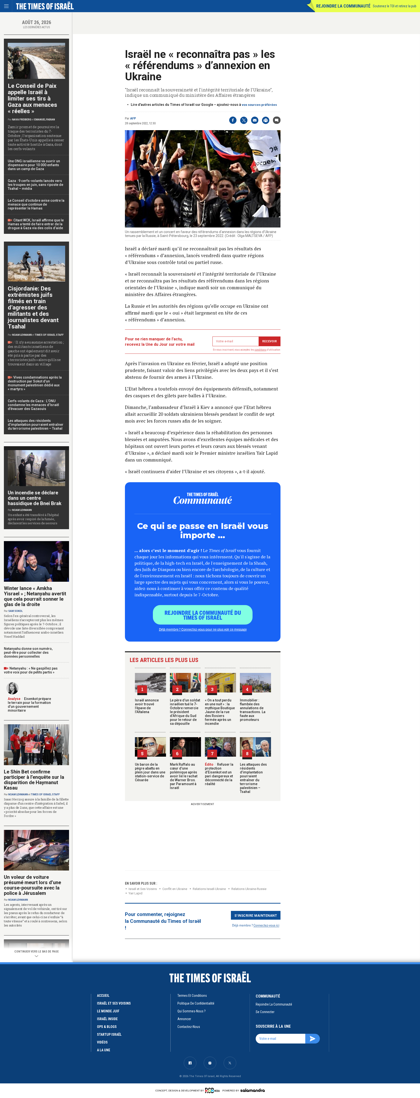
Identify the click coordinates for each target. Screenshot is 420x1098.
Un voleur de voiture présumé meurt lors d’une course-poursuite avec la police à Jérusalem (32, 885)
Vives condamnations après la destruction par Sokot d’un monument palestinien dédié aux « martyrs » (35, 383)
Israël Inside (107, 1019)
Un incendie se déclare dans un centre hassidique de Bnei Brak (34, 498)
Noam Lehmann (22, 335)
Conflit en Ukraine (174, 889)
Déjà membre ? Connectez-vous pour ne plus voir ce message (203, 629)
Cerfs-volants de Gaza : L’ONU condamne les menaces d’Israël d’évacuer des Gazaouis (33, 405)
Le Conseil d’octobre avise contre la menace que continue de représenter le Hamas (36, 204)
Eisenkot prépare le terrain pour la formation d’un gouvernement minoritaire (29, 704)
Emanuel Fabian (44, 119)
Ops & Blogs (107, 1027)
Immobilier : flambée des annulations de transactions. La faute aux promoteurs (252, 710)
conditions (260, 349)
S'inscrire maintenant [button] (256, 915)
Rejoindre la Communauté (343, 6)
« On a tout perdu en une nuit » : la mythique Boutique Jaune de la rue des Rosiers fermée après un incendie (220, 712)
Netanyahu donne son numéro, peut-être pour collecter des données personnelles (28, 652)
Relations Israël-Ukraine (209, 889)
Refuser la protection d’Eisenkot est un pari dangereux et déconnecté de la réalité (219, 774)
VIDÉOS (102, 1042)
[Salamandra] (252, 1090)
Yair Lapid (135, 893)
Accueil (103, 996)
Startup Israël (109, 1034)
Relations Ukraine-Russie (248, 889)
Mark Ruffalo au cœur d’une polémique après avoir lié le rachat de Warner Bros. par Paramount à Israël (183, 776)
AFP (133, 118)
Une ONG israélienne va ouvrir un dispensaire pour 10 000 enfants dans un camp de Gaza (34, 165)
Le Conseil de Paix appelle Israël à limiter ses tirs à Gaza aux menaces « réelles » (32, 98)
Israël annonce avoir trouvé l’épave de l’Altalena (147, 706)
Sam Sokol (15, 611)
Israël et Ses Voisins (143, 889)
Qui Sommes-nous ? (191, 1011)
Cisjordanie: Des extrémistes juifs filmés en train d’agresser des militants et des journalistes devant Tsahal (33, 307)
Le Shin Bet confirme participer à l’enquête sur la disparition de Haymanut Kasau (34, 780)
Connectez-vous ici (266, 925)
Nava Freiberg (21, 119)
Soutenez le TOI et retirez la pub (394, 6)
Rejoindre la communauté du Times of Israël (203, 615)
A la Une (103, 1050)
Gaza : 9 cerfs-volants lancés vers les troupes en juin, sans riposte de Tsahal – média (35, 185)
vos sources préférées (259, 105)
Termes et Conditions (192, 996)
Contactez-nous (188, 1027)
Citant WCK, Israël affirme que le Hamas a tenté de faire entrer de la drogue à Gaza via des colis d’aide (36, 224)
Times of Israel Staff (49, 335)
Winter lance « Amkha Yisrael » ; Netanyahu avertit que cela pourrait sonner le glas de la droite (35, 596)
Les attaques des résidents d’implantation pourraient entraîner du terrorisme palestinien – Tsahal (253, 778)
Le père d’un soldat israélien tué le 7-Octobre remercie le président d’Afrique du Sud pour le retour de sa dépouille (185, 712)
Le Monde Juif (108, 1011)
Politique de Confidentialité (195, 1003)
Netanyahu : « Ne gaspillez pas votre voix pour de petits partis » (31, 670)
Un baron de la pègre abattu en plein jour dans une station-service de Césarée (150, 772)
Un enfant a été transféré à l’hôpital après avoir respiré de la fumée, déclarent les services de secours (33, 519)
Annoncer (184, 1019)
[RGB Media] (213, 1090)
